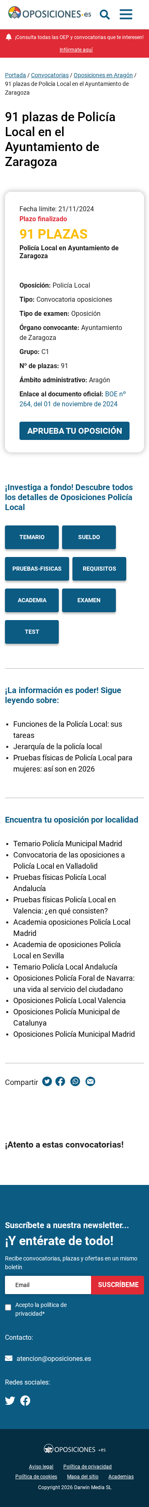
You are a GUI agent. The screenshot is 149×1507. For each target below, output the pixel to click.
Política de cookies (36, 1477)
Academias (121, 1477)
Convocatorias (50, 75)
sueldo (89, 537)
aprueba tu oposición (74, 431)
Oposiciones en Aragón (103, 75)
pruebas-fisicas (37, 568)
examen (89, 600)
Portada (15, 75)
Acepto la (41, 1309)
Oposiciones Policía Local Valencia (69, 1000)
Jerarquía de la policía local (57, 746)
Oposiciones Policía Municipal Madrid (74, 1034)
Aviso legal (41, 1467)
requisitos (99, 568)
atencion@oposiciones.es (54, 1359)
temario (32, 537)
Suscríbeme (117, 1285)
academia (32, 600)
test (32, 631)
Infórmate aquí (76, 50)
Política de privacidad (87, 1467)
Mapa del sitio (83, 1477)
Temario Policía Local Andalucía (65, 966)
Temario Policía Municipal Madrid (67, 843)
